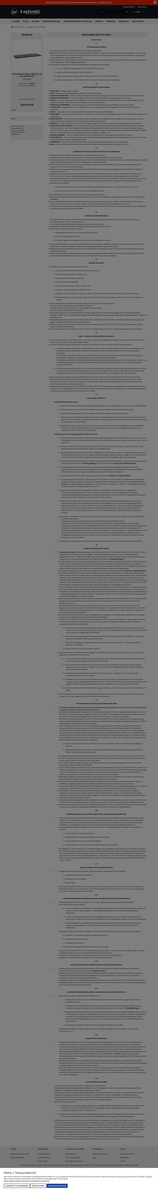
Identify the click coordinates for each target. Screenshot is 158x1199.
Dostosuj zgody (38, 1186)
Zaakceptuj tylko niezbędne (16, 1186)
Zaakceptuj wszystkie (57, 1186)
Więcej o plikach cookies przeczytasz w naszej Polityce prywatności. (27, 1181)
